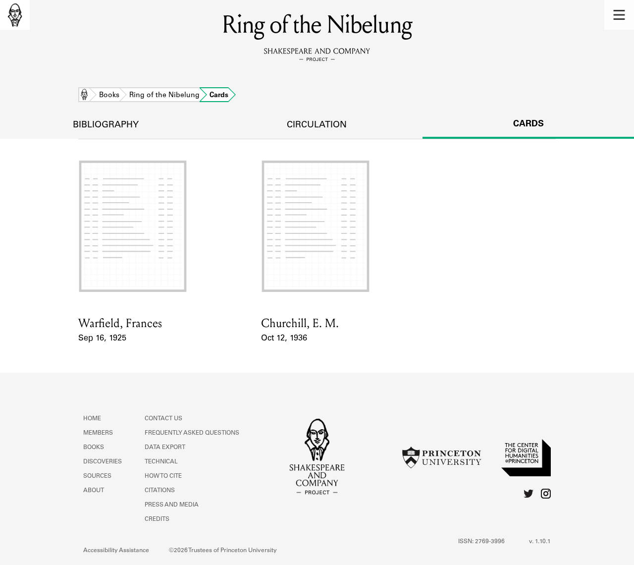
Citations (160, 491)
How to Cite (163, 476)
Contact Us (163, 419)
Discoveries (102, 462)
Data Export (165, 448)
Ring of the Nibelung (164, 95)
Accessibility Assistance (116, 551)
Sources (97, 476)
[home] (15, 15)
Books (109, 95)
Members (98, 433)
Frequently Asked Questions (192, 433)
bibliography (106, 125)
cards (528, 124)
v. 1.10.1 (540, 542)
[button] (619, 15)
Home (84, 95)
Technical (161, 462)
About (93, 491)
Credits (157, 519)
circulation (317, 125)
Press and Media (172, 505)
